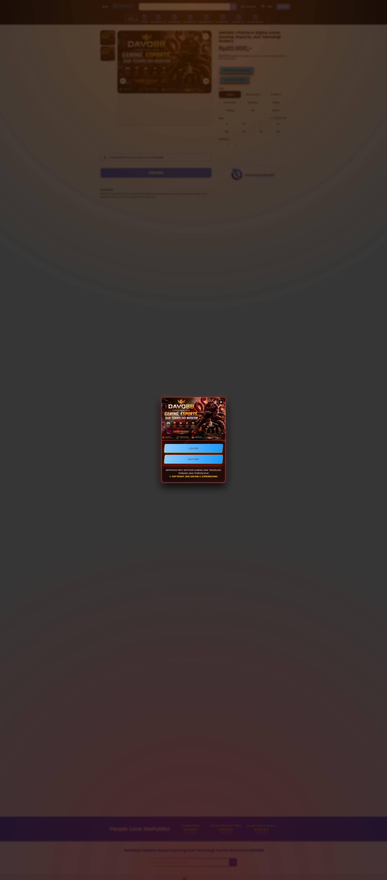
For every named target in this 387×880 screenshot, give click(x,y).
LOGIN (193, 448)
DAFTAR (193, 459)
